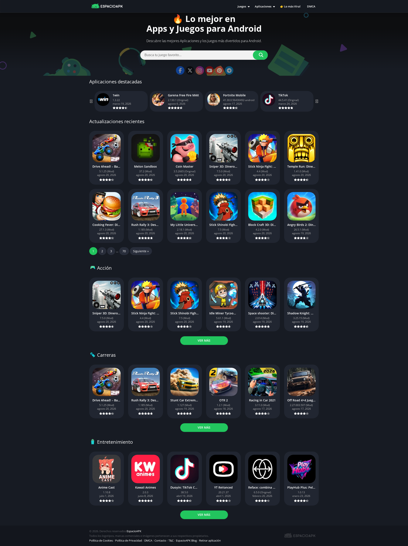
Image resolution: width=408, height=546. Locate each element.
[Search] (260, 55)
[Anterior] (91, 101)
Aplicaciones (263, 6)
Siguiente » (141, 251)
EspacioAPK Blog (186, 540)
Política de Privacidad (128, 540)
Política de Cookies (101, 540)
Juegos (242, 6)
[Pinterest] (219, 70)
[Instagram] (200, 70)
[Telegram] (229, 70)
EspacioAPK (134, 531)
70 (124, 251)
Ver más (204, 340)
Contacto (160, 540)
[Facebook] (180, 70)
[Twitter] (190, 70)
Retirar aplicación (210, 540)
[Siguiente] (316, 101)
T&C (171, 540)
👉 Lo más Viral (290, 6)
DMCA (311, 6)
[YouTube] (209, 70)
